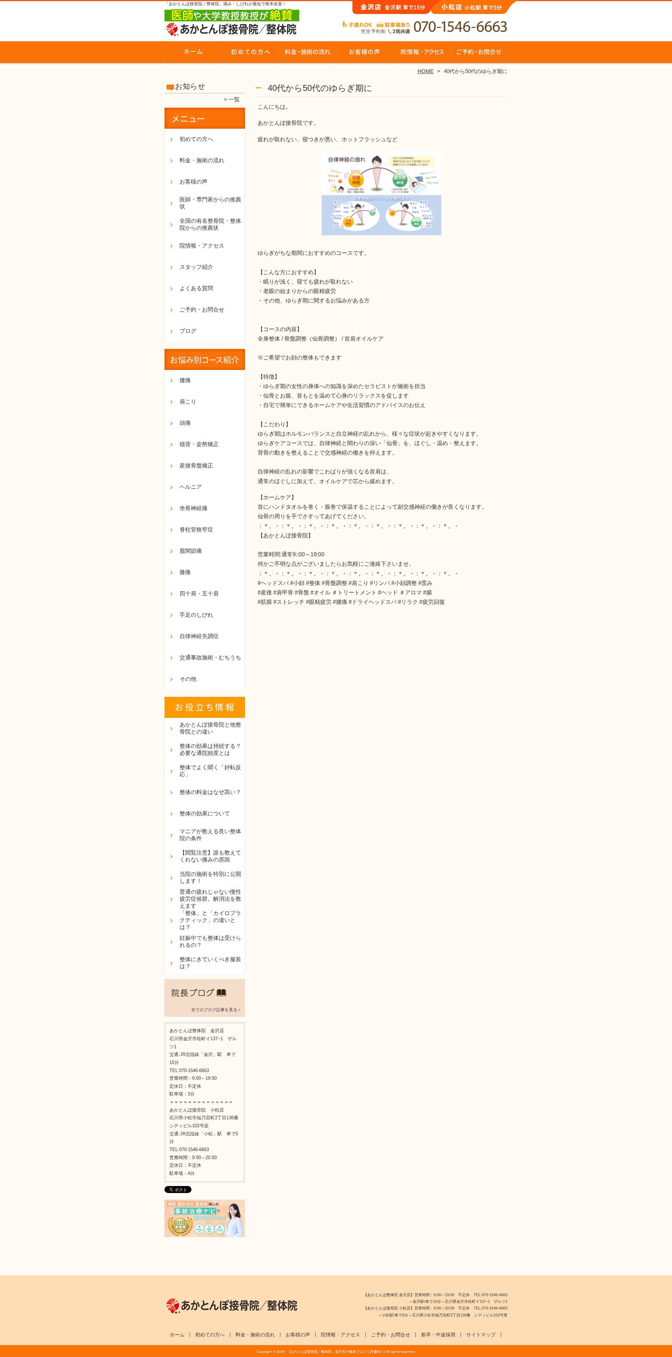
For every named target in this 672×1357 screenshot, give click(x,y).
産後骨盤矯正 (196, 466)
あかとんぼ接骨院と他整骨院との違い (210, 728)
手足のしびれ (196, 615)
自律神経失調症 (199, 636)
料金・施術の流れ (307, 54)
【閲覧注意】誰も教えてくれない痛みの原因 (210, 856)
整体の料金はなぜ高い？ (210, 792)
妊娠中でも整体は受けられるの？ (210, 941)
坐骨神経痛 (194, 508)
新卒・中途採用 (438, 1334)
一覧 (234, 99)
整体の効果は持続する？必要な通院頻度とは (210, 749)
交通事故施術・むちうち (210, 657)
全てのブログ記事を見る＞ (216, 1009)
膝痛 (185, 572)
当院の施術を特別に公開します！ (210, 877)
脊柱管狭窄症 (196, 530)
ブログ (188, 331)
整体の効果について (205, 813)
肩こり (188, 402)
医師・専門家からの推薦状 (210, 203)
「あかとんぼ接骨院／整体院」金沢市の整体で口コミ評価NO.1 (335, 1352)
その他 (188, 679)
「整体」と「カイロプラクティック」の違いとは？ (210, 920)
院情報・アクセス (421, 54)
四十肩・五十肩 (199, 594)
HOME (426, 71)
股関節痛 (191, 551)
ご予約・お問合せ (478, 54)
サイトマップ (481, 1334)
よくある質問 (196, 288)
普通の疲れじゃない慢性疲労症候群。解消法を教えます (210, 899)
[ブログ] (204, 1001)
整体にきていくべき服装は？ (210, 962)
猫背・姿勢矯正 (199, 444)
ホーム (193, 54)
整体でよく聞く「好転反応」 (210, 770)
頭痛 (185, 423)
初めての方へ (250, 54)
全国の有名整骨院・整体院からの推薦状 (210, 224)
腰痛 (185, 380)
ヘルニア (191, 487)
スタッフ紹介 (196, 267)
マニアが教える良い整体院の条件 (210, 834)
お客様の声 (364, 54)
